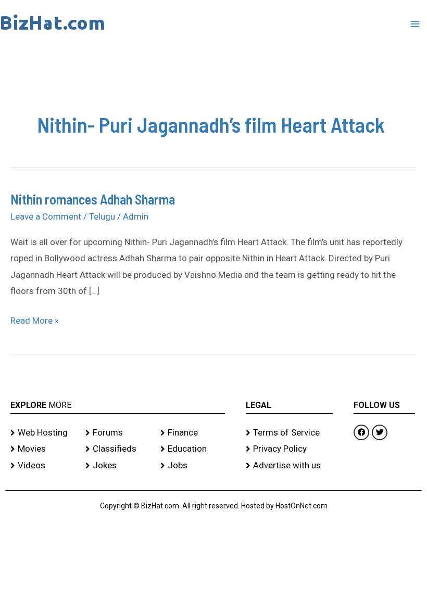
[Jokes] (117, 465)
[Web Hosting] (42, 433)
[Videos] (42, 465)
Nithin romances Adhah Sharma (92, 199)
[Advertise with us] (289, 465)
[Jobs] (192, 465)
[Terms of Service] (289, 433)
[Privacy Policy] (289, 449)
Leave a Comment (45, 216)
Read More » (34, 319)
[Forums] (117, 433)
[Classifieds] (117, 449)
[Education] (192, 449)
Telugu (102, 216)
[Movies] (42, 449)
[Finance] (192, 433)
